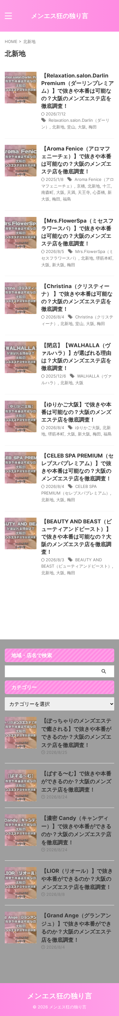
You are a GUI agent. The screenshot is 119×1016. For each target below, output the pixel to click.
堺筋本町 (104, 258)
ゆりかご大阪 (87, 427)
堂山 (71, 126)
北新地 (58, 126)
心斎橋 (99, 192)
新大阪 (58, 264)
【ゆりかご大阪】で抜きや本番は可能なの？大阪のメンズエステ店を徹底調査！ (76, 412)
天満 (71, 192)
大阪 (82, 126)
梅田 (93, 126)
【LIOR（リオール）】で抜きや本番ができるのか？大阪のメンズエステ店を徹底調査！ (77, 879)
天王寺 (84, 192)
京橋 (81, 185)
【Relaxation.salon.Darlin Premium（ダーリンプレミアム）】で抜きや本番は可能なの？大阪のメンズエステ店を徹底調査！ (77, 90)
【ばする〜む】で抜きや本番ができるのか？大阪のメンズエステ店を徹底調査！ (76, 781)
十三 (106, 185)
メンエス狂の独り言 (59, 16)
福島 (67, 198)
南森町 (47, 192)
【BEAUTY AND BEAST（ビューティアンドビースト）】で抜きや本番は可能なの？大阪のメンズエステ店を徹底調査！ (76, 536)
